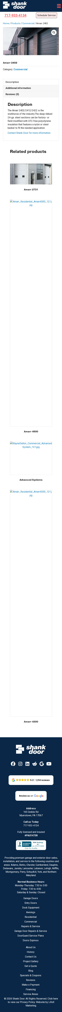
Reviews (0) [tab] (12, 94)
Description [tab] (12, 82)
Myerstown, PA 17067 (31, 815)
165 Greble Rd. (31, 811)
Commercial (28, 23)
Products (15, 23)
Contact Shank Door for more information (29, 132)
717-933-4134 (31, 825)
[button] (54, 32)
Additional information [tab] (18, 88)
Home (6, 23)
